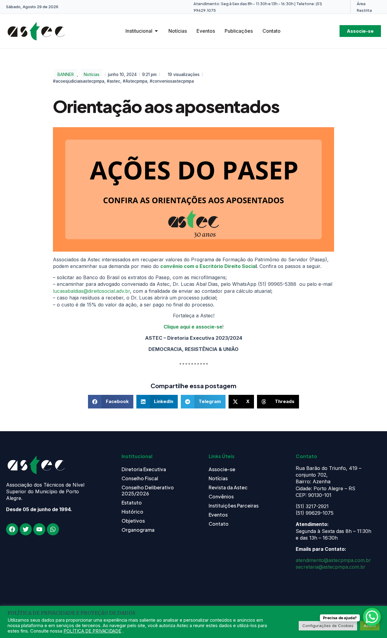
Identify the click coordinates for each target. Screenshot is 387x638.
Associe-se (222, 469)
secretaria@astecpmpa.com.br (331, 567)
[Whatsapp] (53, 529)
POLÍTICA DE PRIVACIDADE (92, 631)
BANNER (65, 74)
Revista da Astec (228, 487)
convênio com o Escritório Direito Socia (207, 266)
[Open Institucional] (156, 31)
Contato (219, 524)
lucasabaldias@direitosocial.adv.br (91, 291)
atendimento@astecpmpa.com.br (333, 560)
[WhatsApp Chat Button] (372, 617)
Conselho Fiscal (140, 478)
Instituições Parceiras (234, 505)
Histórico (132, 511)
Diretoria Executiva (144, 469)
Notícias (91, 74)
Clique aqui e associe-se (193, 327)
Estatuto (132, 502)
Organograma (138, 530)
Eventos (218, 514)
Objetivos (133, 520)
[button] (110, 401)
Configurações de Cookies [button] (327, 625)
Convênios (221, 496)
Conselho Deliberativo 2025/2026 (148, 490)
